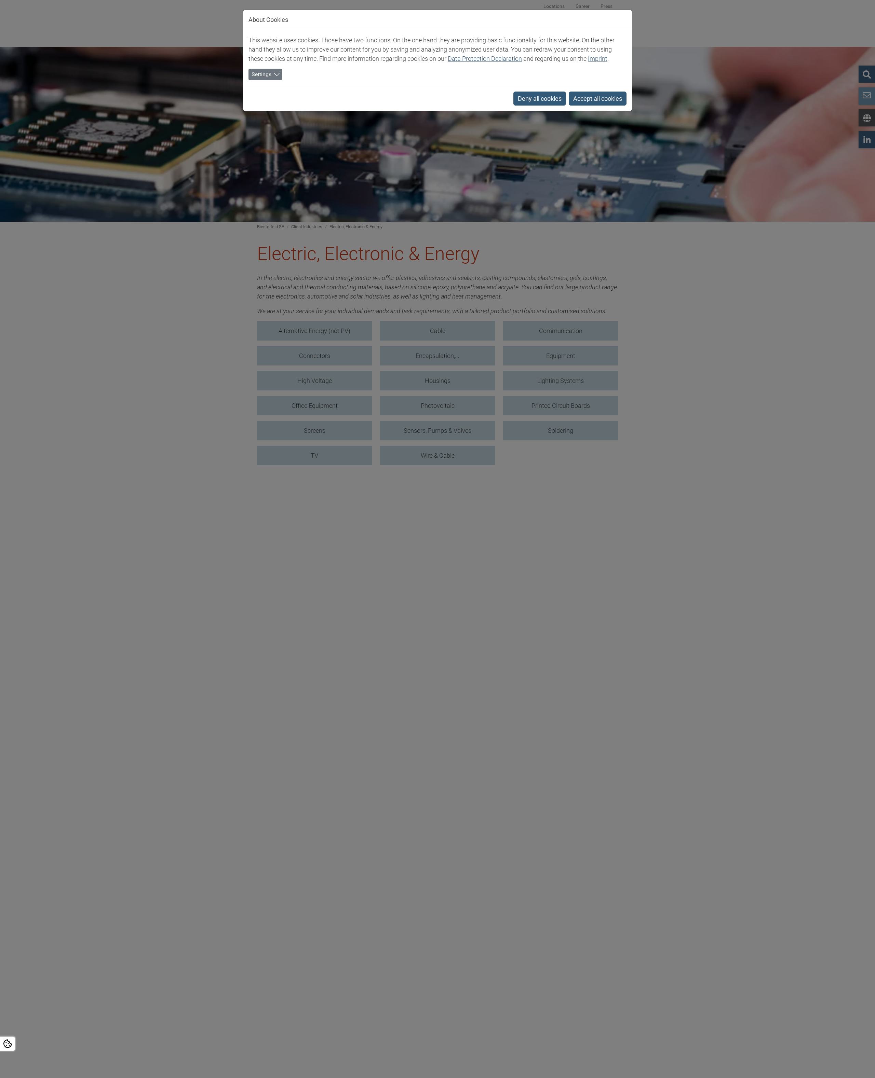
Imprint (597, 58)
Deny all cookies (540, 98)
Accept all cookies (597, 98)
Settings (261, 74)
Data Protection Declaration (485, 58)
